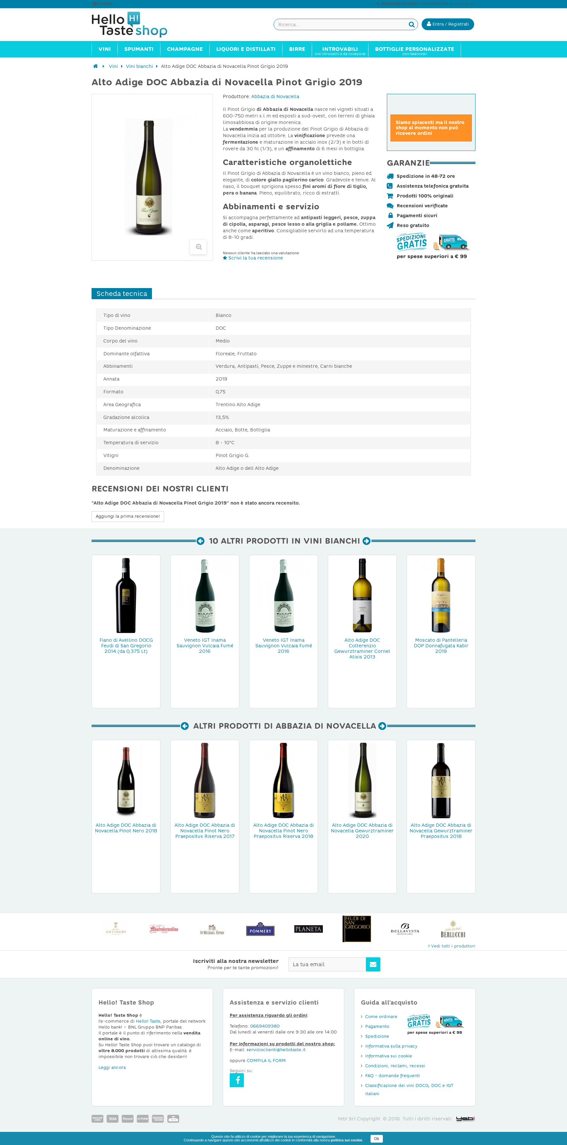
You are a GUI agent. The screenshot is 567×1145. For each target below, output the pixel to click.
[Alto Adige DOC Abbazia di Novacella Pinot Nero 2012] (204, 780)
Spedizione (377, 1036)
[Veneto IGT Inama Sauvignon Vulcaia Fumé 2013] (283, 595)
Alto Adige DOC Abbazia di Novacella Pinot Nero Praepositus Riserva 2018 (283, 830)
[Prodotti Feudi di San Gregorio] (357, 929)
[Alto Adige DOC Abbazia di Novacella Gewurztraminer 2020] (362, 780)
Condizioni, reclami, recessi (395, 1065)
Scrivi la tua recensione (255, 257)
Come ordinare (381, 1016)
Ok (376, 1138)
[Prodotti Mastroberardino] (164, 929)
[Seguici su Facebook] (237, 1080)
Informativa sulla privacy (391, 1046)
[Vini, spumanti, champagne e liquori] (95, 66)
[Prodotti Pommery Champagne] (260, 929)
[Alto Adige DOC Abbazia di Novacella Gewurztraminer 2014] (441, 780)
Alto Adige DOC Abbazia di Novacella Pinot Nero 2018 (126, 827)
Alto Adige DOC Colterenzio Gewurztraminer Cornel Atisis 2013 (362, 648)
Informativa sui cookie (388, 1055)
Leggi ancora (112, 1067)
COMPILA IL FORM (266, 1060)
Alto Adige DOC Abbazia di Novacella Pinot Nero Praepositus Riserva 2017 (205, 830)
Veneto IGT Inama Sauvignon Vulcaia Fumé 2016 (205, 645)
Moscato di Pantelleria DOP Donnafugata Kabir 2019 (441, 645)
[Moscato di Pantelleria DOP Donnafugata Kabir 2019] (441, 595)
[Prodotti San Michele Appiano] (212, 929)
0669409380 (265, 1026)
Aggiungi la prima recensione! (128, 516)
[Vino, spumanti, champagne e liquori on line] (136, 24)
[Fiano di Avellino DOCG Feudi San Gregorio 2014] (126, 595)
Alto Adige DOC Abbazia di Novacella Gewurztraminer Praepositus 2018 (441, 830)
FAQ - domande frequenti (392, 1075)
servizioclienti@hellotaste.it (143, 4)
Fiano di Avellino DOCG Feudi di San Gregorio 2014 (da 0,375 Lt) (126, 645)
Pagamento (377, 1026)
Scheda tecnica (121, 294)
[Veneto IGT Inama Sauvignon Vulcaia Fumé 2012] (204, 595)
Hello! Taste (148, 1021)
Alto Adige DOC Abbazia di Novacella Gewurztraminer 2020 (362, 830)
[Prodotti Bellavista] (405, 929)
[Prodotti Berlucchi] (453, 929)
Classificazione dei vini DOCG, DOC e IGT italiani (409, 1089)
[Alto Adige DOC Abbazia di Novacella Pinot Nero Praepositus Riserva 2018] (283, 780)
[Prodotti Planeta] (308, 929)
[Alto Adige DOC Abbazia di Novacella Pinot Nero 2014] (126, 780)
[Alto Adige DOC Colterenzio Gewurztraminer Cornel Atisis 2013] (362, 595)
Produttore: (236, 96)
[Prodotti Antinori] (115, 929)
